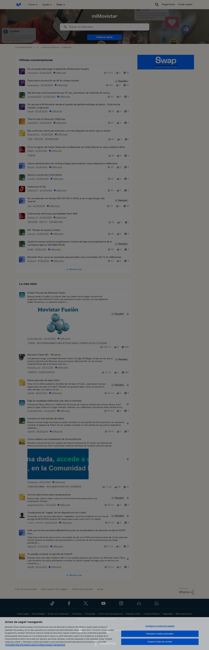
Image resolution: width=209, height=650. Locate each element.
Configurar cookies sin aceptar (160, 626)
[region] (104, 633)
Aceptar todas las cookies (160, 642)
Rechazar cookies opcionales (160, 634)
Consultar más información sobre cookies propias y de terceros (35, 645)
